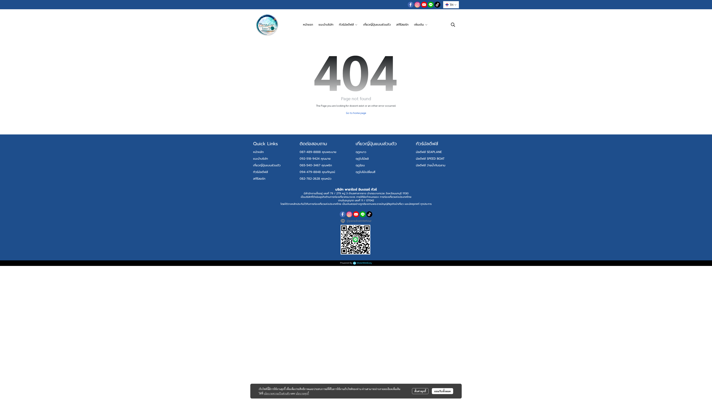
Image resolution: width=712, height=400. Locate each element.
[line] (431, 5)
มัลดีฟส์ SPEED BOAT (430, 158)
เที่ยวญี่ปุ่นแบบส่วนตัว (267, 165)
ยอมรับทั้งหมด (442, 391)
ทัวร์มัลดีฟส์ (260, 172)
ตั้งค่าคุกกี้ (420, 391)
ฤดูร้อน (360, 165)
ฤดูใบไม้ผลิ (362, 158)
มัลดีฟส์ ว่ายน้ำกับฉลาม (430, 165)
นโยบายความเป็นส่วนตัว (277, 393)
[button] (451, 4)
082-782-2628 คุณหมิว (315, 178)
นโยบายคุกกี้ (302, 393)
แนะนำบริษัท (260, 158)
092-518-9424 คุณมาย (315, 158)
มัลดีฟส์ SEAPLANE (429, 152)
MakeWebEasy (364, 263)
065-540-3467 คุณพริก (316, 165)
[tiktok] (437, 5)
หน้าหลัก (258, 152)
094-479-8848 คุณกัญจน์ (317, 172)
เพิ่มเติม (419, 24)
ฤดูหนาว (361, 152)
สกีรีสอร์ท (259, 178)
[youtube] (424, 5)
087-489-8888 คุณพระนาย (318, 152)
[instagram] (417, 5)
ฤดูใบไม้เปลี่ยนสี (365, 172)
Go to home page (356, 112)
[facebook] (411, 5)
